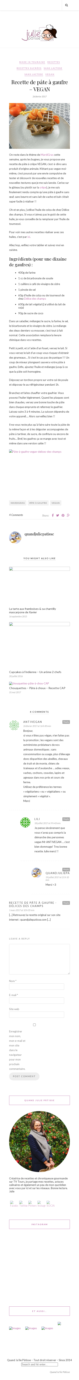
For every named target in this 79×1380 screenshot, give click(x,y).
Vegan (49, 74)
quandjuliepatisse (39, 534)
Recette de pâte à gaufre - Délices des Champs (33, 904)
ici (29, 236)
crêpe (43, 187)
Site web (14, 1009)
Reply (66, 722)
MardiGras (47, 154)
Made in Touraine (32, 62)
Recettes (53, 62)
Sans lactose (34, 74)
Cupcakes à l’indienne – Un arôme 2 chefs (35, 672)
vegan (56, 503)
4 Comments (16, 515)
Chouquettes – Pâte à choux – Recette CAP (37, 688)
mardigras (18, 503)
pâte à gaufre (38, 503)
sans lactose (53, 68)
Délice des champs (35, 298)
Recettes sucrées (29, 68)
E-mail (13, 995)
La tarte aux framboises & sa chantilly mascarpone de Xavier (32, 610)
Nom (12, 981)
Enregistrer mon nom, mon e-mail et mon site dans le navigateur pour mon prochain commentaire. (17, 1050)
